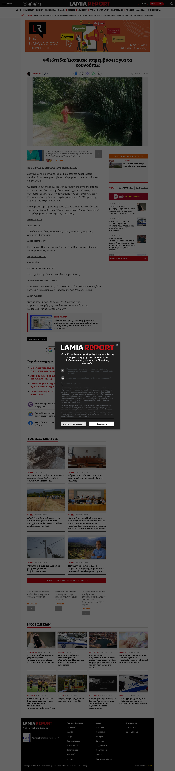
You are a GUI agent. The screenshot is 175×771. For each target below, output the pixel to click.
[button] (87, 383)
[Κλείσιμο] (117, 344)
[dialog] (87, 385)
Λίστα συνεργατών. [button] (88, 402)
